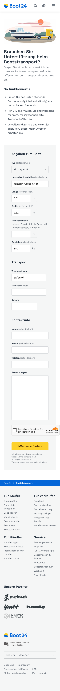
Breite (22, 206)
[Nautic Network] (13, 616)
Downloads (40, 575)
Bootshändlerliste (13, 546)
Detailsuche (10, 501)
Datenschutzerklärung (16, 669)
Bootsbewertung (43, 509)
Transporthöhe (20, 220)
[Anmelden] (44, 5)
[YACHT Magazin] (11, 607)
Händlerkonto (11, 558)
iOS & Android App (44, 550)
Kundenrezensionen (45, 525)
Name (22, 329)
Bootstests (9, 525)
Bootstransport (12, 529)
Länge (22, 191)
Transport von (19, 271)
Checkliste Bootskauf (9, 507)
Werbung (39, 571)
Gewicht (24, 242)
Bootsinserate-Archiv (42, 519)
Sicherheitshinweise (15, 673)
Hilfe (32, 673)
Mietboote (39, 562)
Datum (15, 300)
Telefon (23, 358)
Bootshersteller (12, 521)
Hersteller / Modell (29, 177)
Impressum (24, 665)
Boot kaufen (10, 513)
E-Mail (23, 343)
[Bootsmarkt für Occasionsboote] (15, 6)
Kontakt (43, 673)
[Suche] (36, 6)
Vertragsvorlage (42, 513)
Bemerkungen (19, 372)
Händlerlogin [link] (11, 542)
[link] (15, 597)
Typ (21, 163)
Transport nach (20, 285)
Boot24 (8, 483)
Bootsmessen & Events (42, 557)
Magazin (38, 546)
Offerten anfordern (30, 446)
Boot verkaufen (42, 505)
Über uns (9, 665)
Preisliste (39, 501)
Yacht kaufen (11, 517)
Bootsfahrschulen (43, 566)
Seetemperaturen (43, 542)
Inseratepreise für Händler (14, 552)
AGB (34, 669)
